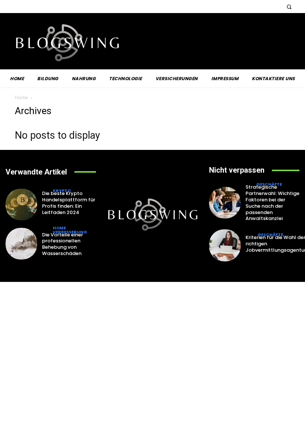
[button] (288, 6)
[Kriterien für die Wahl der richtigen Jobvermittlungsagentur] (225, 245)
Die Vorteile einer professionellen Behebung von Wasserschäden (62, 244)
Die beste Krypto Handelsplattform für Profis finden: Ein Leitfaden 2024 (68, 203)
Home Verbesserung (70, 230)
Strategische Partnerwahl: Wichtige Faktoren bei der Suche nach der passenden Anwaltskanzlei (272, 202)
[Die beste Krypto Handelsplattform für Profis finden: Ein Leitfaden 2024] (21, 204)
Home (21, 97)
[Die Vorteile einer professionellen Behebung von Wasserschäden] (21, 244)
